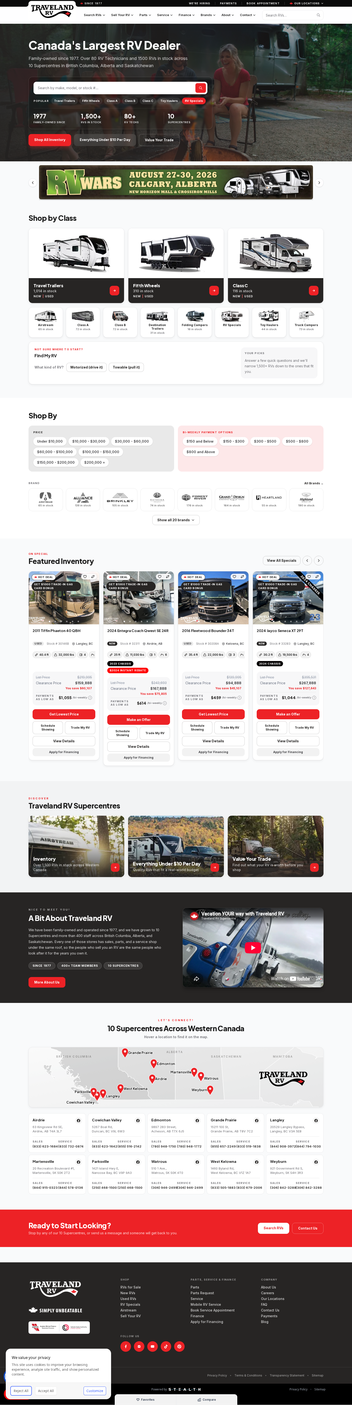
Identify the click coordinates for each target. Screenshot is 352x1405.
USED (49, 296)
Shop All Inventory (49, 140)
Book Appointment (263, 3)
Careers (267, 1293)
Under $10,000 (50, 441)
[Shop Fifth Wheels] (214, 290)
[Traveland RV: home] (52, 11)
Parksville (100, 1161)
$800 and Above (201, 452)
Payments (228, 3)
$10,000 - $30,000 (88, 441)
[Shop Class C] (313, 290)
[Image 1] (49, 621)
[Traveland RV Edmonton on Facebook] (197, 1120)
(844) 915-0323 (44, 1187)
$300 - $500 (265, 441)
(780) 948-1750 (163, 1146)
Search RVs (93, 15)
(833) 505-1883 (222, 1187)
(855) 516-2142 (129, 1146)
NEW (37, 296)
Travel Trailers (64, 101)
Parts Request (202, 1293)
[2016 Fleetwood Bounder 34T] (213, 597)
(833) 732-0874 (70, 1146)
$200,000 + (94, 462)
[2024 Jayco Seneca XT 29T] (288, 597)
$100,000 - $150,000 (100, 452)
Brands (206, 15)
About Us (268, 1287)
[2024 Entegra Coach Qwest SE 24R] (138, 597)
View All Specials (281, 560)
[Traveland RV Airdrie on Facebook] (78, 1120)
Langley (277, 1120)
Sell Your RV (120, 15)
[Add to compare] (93, 577)
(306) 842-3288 (282, 1187)
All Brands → (314, 483)
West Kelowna (223, 1161)
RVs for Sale (130, 1287)
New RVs (127, 1293)
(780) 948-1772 (189, 1146)
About (225, 15)
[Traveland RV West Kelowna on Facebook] (256, 1162)
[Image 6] (78, 621)
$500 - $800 (297, 441)
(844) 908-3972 (282, 1146)
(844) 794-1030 (307, 1146)
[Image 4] (67, 621)
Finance (185, 15)
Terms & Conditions (248, 1375)
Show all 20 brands (173, 520)
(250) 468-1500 (104, 1187)
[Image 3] (61, 621)
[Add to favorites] (85, 577)
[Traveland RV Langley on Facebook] (316, 1120)
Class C (147, 101)
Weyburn (278, 1161)
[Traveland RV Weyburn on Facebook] (316, 1162)
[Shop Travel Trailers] (114, 290)
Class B (130, 101)
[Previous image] (32, 598)
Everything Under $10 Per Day (105, 140)
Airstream (128, 1310)
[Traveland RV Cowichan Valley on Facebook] (138, 1120)
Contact (246, 15)
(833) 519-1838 (248, 1146)
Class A (112, 101)
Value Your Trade (159, 140)
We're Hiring (199, 3)
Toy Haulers (169, 101)
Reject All (21, 1390)
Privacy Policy (217, 1375)
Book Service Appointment (213, 1310)
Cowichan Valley (107, 1120)
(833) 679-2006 (248, 1187)
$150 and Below (200, 441)
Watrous (159, 1161)
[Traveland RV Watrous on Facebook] (197, 1162)
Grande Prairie (224, 1120)
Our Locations (307, 3)
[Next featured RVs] (319, 560)
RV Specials (194, 101)
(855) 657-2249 (222, 1146)
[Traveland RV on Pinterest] (179, 1346)
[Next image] (95, 598)
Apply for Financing (207, 1322)
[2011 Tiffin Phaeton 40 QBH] (64, 597)
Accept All (46, 1390)
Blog (264, 1322)
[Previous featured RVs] (307, 560)
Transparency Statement (287, 1375)
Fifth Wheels (91, 101)
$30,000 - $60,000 (132, 441)
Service (163, 15)
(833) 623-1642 (104, 1146)
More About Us (47, 982)
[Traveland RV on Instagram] (139, 1346)
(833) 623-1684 (44, 1146)
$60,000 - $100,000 (55, 452)
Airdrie (39, 1120)
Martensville (43, 1161)
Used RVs (128, 1299)
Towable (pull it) (126, 367)
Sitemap (318, 1375)
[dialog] (58, 1374)
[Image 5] (72, 621)
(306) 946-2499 (163, 1187)
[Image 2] (55, 621)
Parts (143, 15)
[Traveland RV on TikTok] (166, 1346)
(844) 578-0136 (70, 1187)
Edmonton (161, 1120)
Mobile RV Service (206, 1304)
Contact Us (308, 1228)
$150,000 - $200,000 (56, 462)
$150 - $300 (233, 441)
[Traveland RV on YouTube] (152, 1346)
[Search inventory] (318, 15)
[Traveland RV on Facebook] (125, 1346)
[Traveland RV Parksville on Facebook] (138, 1162)
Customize (94, 1390)
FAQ (264, 1304)
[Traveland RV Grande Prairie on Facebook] (256, 1120)
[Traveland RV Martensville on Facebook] (78, 1162)
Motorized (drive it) (86, 367)
